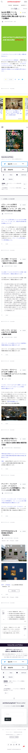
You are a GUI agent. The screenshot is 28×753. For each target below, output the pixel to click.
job (15, 21)
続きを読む (14, 590)
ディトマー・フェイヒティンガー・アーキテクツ (12, 506)
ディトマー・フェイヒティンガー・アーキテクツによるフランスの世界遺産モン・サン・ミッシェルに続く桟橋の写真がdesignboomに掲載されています (13, 500)
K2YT (2, 584)
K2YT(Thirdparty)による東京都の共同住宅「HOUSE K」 (9, 533)
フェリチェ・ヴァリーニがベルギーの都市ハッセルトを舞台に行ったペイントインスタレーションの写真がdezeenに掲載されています (13, 386)
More (24, 188)
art (6, 379)
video (15, 266)
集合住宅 (4, 540)
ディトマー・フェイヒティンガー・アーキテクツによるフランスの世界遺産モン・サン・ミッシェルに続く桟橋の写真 (14, 487)
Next (26, 121)
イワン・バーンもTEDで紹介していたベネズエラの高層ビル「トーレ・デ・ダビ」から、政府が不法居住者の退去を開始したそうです (13, 221)
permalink (12, 88)
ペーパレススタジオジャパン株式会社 (9, 60)
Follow (23, 163)
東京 (8, 540)
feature (16, 538)
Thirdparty (12, 540)
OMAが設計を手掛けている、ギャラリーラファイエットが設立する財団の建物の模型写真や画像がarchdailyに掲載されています (13, 455)
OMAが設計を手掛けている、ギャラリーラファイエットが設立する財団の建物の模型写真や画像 (14, 441)
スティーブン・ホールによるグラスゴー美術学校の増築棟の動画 (9, 332)
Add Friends (23, 174)
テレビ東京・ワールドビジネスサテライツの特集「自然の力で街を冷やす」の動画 (11, 261)
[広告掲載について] (23, 127)
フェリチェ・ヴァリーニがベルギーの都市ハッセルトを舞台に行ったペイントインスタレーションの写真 (14, 373)
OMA (2, 461)
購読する (8, 719)
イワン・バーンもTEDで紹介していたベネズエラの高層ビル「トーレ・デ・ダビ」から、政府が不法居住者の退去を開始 (14, 207)
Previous (24, 121)
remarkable (17, 447)
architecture (9, 21)
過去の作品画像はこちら (12, 401)
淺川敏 (17, 540)
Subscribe (11, 179)
